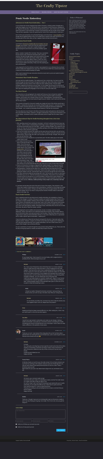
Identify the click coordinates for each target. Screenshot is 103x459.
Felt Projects (72, 75)
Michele (26, 264)
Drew (23, 308)
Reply (64, 254)
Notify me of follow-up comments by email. (28, 424)
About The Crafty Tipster (83, 440)
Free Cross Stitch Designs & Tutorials (79, 72)
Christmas (71, 58)
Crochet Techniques (75, 69)
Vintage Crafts (72, 86)
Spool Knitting (72, 79)
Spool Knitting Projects (76, 82)
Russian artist (20, 149)
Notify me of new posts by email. (26, 427)
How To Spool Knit (75, 80)
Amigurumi (73, 62)
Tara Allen (24, 317)
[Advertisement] (77, 43)
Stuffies (70, 83)
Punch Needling (58, 35)
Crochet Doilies (74, 65)
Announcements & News (74, 56)
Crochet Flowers (74, 66)
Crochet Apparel (74, 63)
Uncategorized (72, 85)
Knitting (71, 76)
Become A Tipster (75, 440)
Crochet (71, 59)
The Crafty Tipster (51, 5)
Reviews (71, 78)
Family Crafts (72, 73)
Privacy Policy (69, 440)
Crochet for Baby (74, 68)
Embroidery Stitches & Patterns (76, 70)
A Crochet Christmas (75, 60)
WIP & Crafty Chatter (73, 88)
